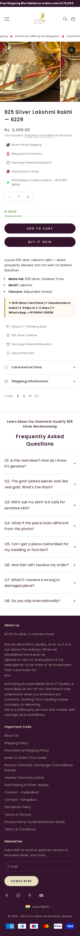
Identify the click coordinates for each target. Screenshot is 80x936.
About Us (11, 735)
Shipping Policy (16, 743)
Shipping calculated (39, 135)
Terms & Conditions (20, 829)
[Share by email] (36, 396)
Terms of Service (17, 814)
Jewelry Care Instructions (24, 777)
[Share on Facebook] (18, 396)
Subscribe (21, 881)
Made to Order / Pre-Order (25, 758)
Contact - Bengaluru (20, 799)
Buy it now (40, 242)
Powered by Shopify (57, 916)
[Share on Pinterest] (30, 396)
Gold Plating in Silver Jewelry (26, 785)
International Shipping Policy (26, 750)
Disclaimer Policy (17, 807)
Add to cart (40, 228)
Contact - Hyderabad (21, 792)
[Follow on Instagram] (18, 895)
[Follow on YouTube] (41, 895)
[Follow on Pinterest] (30, 895)
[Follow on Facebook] (6, 895)
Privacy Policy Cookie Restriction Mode (34, 822)
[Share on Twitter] (24, 396)
